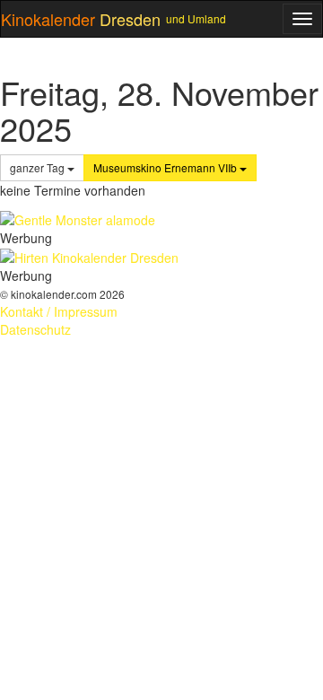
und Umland (196, 18)
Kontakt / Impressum (59, 311)
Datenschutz (35, 329)
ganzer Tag (38, 167)
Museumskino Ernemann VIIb (166, 167)
